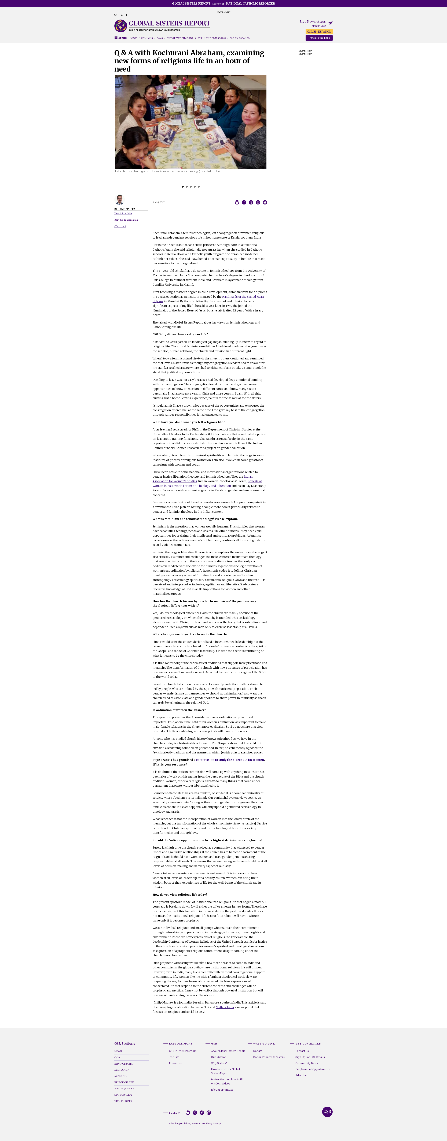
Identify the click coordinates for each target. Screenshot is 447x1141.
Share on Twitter (251, 202)
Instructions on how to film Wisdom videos (228, 1081)
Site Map (216, 1123)
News (133, 38)
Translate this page (319, 37)
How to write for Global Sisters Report (225, 1071)
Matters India (225, 1007)
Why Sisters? (219, 1063)
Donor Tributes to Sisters (269, 1057)
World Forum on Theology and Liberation (202, 486)
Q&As (160, 38)
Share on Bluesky (237, 202)
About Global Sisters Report (228, 1051)
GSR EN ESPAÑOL (319, 31)
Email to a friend (258, 202)
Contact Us (302, 1051)
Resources (175, 1063)
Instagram (209, 1112)
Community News (306, 1063)
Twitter (195, 1112)
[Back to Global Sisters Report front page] (162, 26)
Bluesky (188, 1112)
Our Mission (218, 1057)
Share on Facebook (244, 202)
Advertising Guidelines (179, 1123)
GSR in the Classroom (211, 38)
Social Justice (124, 1088)
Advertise (301, 1075)
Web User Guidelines (201, 1123)
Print (265, 202)
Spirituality (123, 1094)
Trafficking (123, 1101)
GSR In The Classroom (183, 1051)
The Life (174, 1057)
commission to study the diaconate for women (230, 759)
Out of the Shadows (180, 38)
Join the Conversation (126, 220)
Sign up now (319, 26)
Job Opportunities (222, 1089)
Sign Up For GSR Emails (310, 1057)
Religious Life (124, 1082)
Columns (147, 38)
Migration (121, 1069)
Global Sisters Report (327, 1112)
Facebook (202, 1112)
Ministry (120, 1076)
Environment (124, 1063)
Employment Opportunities (312, 1069)
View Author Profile (123, 213)
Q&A (117, 1057)
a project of (223, 3)
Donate (257, 1051)
